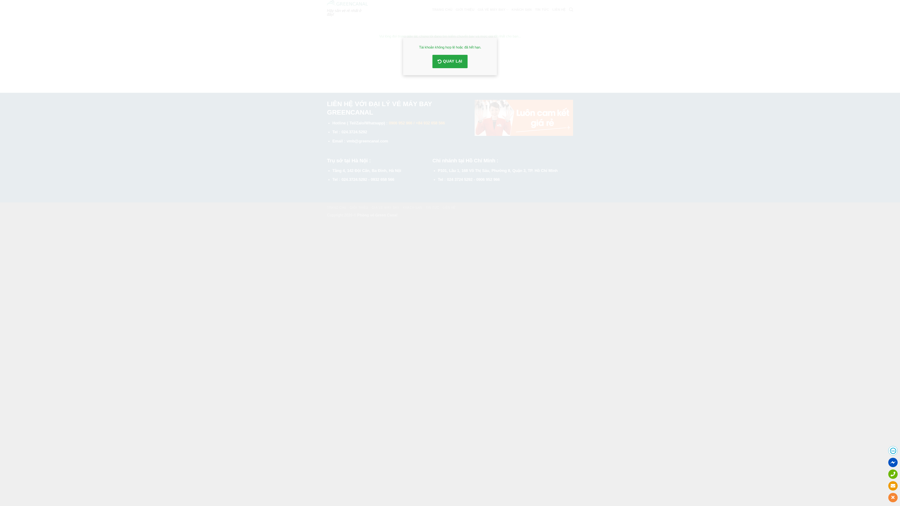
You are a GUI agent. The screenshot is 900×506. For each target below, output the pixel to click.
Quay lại (452, 61)
